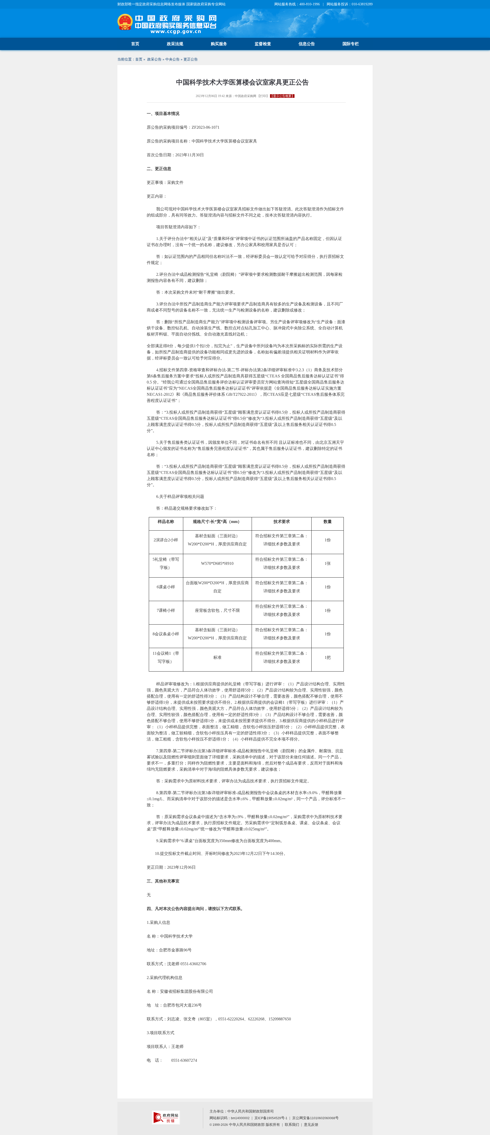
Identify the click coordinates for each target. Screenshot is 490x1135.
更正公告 (190, 59)
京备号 (270, 1118)
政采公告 (154, 59)
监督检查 (263, 44)
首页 (135, 44)
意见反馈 (311, 1125)
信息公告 (307, 44)
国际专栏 (350, 44)
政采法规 (175, 44)
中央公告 (172, 59)
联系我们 (292, 1125)
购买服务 (219, 44)
